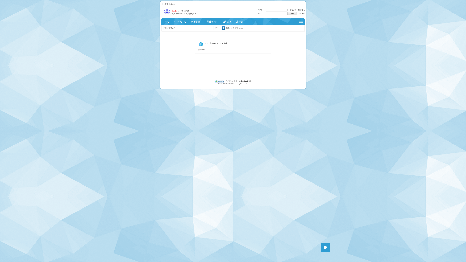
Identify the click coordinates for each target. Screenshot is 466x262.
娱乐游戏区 (196, 21)
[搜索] (223, 28)
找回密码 (301, 10)
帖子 (216, 28)
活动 (232, 28)
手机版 (228, 81)
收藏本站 (172, 4)
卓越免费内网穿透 (245, 81)
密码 (259, 13)
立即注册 (301, 13)
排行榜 (239, 21)
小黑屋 (234, 81)
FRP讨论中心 (180, 21)
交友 (236, 28)
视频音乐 (227, 21)
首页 (166, 21)
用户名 (260, 10)
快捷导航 (302, 21)
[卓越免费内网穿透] (183, 16)
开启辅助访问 (304, 4)
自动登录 (293, 10)
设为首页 (165, 4)
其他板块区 (212, 21)
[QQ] (219, 81)
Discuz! (242, 84)
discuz (241, 28)
